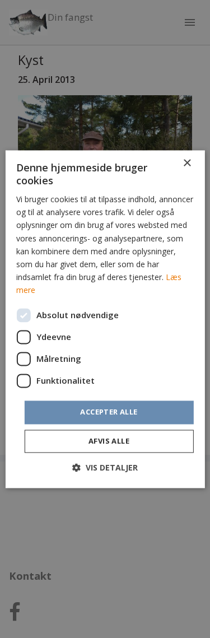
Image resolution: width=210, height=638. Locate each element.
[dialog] (104, 319)
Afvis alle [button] (108, 441)
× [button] (187, 163)
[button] (105, 467)
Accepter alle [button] (108, 412)
